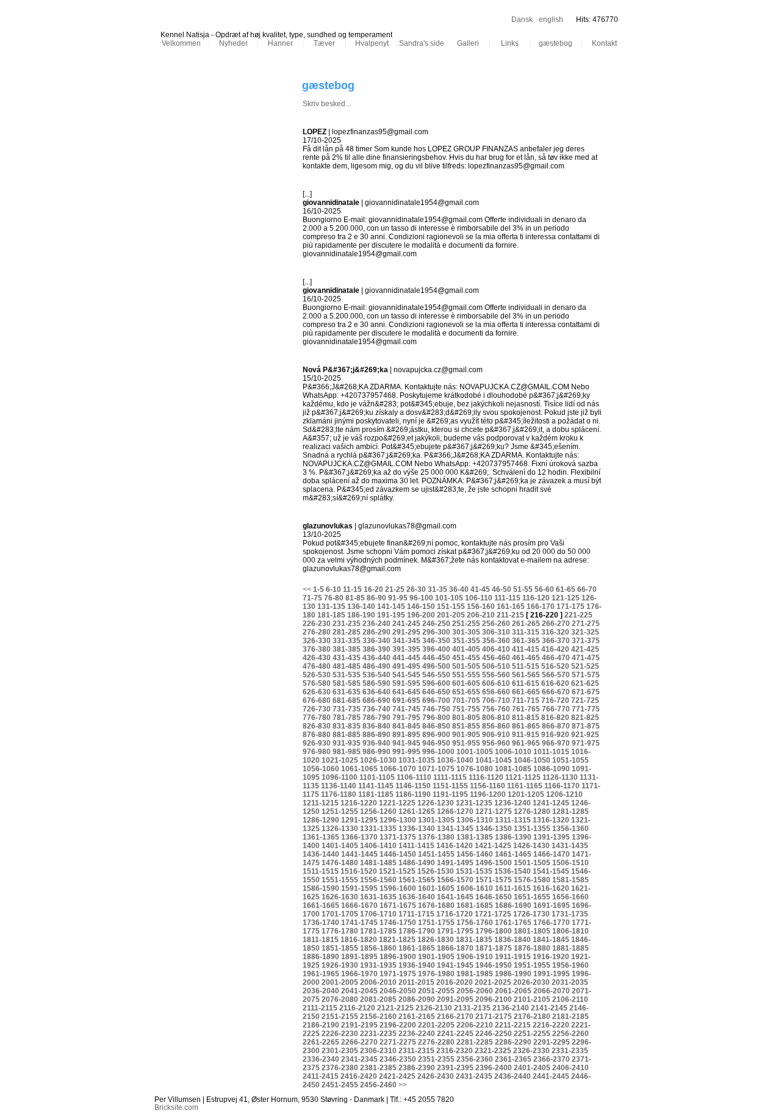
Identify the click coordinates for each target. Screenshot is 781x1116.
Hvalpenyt (372, 43)
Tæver (324, 43)
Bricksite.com (176, 1107)
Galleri (468, 43)
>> (402, 1085)
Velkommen (181, 43)
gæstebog (555, 43)
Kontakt (604, 43)
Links (510, 43)
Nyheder (233, 43)
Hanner (280, 43)
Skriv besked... (327, 103)
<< (307, 589)
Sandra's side (421, 43)
